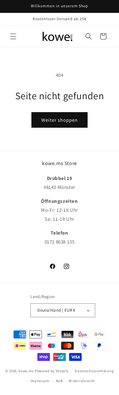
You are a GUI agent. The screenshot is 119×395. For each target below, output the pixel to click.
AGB (59, 380)
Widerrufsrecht (82, 380)
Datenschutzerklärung (94, 371)
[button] (13, 36)
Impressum (40, 380)
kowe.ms (26, 370)
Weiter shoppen (59, 120)
